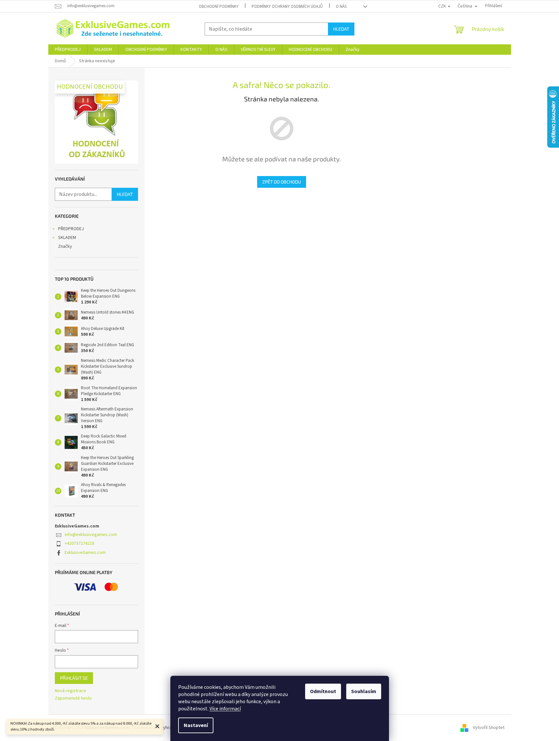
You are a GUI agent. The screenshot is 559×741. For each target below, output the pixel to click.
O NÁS (341, 6)
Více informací (225, 708)
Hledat (341, 29)
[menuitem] (67, 49)
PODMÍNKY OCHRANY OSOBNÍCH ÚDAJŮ (287, 6)
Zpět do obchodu (281, 182)
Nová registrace (70, 691)
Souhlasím (363, 691)
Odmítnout (323, 691)
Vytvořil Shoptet (489, 727)
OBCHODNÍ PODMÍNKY (219, 6)
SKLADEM (67, 237)
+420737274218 (79, 543)
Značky (65, 246)
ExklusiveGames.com (85, 552)
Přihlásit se (74, 678)
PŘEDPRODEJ (71, 229)
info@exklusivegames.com (91, 534)
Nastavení (196, 725)
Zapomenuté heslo (73, 698)
